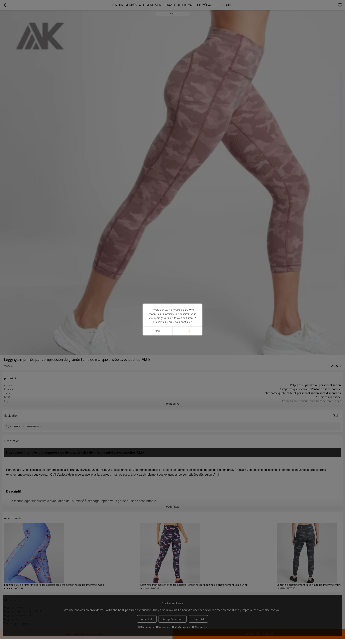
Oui (187, 331)
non (157, 331)
